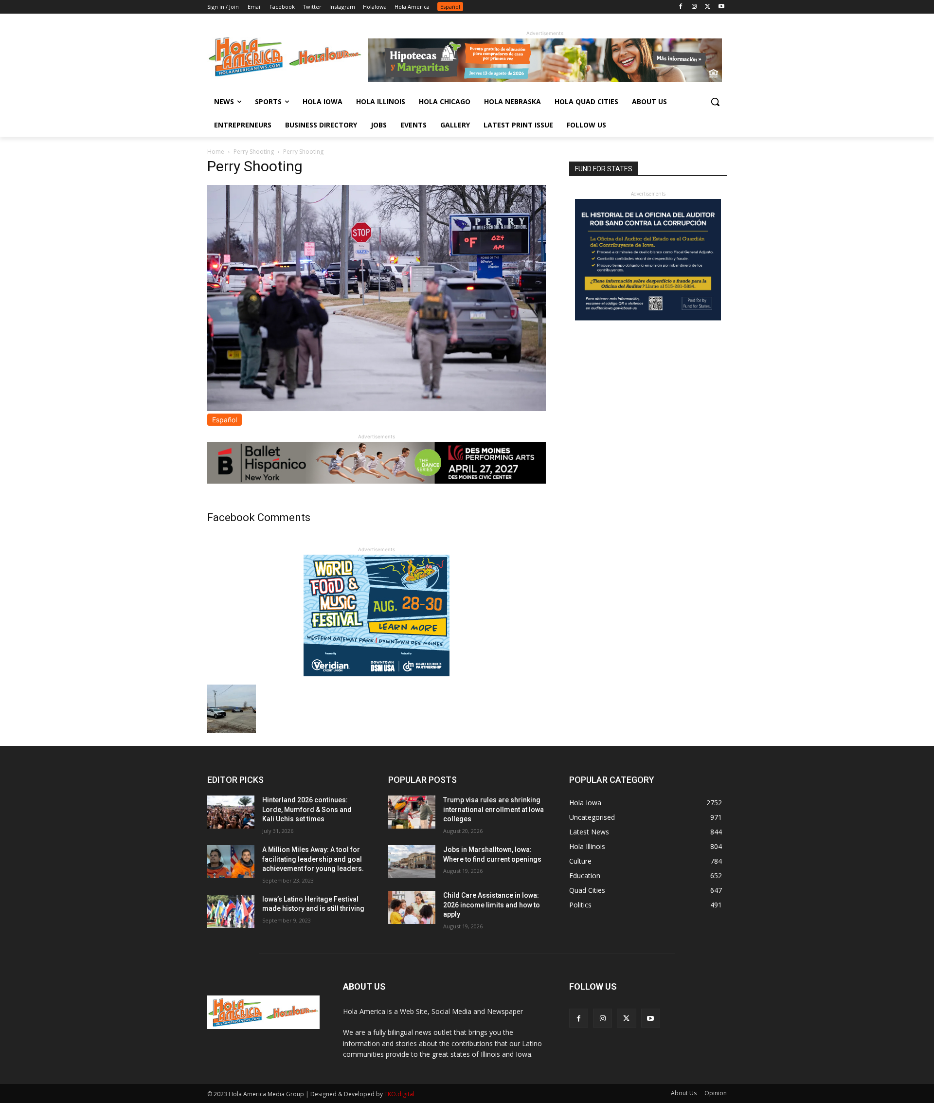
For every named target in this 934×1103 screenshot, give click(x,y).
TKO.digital (399, 1094)
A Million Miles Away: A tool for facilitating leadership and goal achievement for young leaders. (313, 859)
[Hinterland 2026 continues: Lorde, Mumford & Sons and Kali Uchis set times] (230, 812)
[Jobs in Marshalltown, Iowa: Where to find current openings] (411, 861)
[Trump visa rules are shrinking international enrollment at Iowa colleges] (411, 812)
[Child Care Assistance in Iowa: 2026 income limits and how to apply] (411, 907)
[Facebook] (680, 7)
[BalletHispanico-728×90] (376, 481)
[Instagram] (694, 7)
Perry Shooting (254, 151)
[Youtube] (721, 7)
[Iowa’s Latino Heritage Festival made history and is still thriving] (230, 911)
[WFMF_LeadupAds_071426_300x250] (376, 673)
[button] (715, 101)
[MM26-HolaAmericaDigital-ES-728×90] (545, 79)
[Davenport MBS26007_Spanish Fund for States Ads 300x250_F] (648, 318)
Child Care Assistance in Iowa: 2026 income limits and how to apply (491, 904)
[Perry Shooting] (376, 408)
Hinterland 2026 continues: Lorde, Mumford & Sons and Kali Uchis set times (307, 809)
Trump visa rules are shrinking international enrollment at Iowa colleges (493, 809)
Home (215, 151)
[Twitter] (707, 7)
